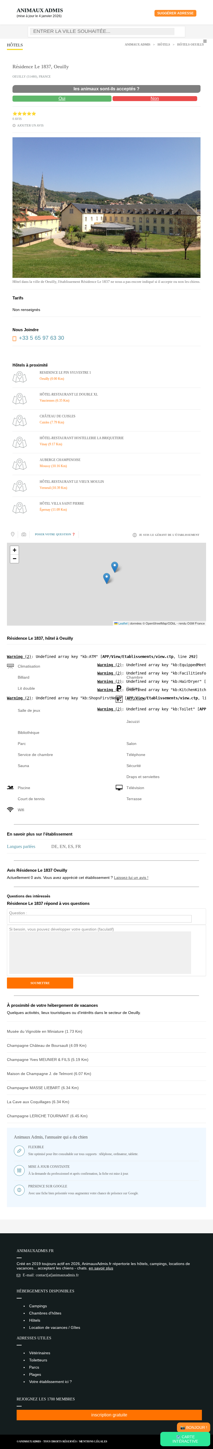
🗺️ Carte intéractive (185, 1439)
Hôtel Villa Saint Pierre (62, 503)
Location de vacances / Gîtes (54, 1327)
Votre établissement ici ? (50, 1381)
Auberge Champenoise (60, 460)
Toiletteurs (38, 1360)
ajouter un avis (30, 125)
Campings (38, 1306)
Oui (62, 98)
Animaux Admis (40, 10)
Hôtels (164, 44)
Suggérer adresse (175, 13)
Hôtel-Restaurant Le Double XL (69, 394)
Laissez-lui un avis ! (131, 877)
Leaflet (123, 623)
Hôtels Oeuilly (190, 44)
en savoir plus (101, 1268)
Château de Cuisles (57, 416)
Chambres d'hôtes (45, 1313)
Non (155, 98)
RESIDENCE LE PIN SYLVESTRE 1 (65, 373)
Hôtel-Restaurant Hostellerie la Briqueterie (82, 438)
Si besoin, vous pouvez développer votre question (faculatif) (61, 929)
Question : (18, 913)
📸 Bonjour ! (193, 1427)
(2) (19, 656)
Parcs (34, 1367)
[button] (106, 578)
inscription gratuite (109, 1415)
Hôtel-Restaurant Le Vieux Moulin (72, 482)
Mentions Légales (93, 1441)
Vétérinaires (39, 1353)
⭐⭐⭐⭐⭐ (24, 114)
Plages (35, 1374)
